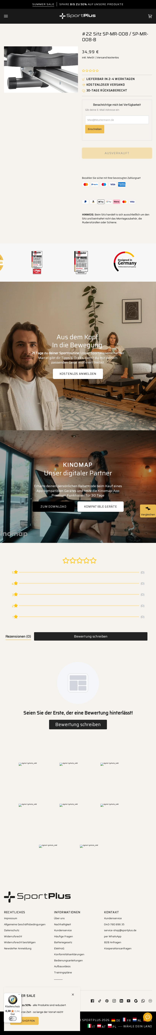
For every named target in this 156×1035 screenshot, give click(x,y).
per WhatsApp (112, 936)
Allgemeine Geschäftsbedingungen (24, 924)
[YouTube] (128, 1001)
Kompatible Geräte (100, 506)
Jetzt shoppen (24, 1021)
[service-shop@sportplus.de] (150, 1001)
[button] (90, 71)
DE (117, 1020)
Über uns (59, 918)
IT (93, 1027)
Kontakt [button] (111, 912)
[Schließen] (74, 993)
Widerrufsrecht (13, 936)
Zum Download (53, 506)
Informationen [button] (67, 912)
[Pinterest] (107, 1001)
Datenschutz (11, 930)
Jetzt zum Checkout (117, 166)
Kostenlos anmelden (78, 373)
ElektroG (59, 948)
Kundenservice (63, 930)
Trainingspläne (63, 972)
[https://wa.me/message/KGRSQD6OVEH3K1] (143, 1001)
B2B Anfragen (112, 942)
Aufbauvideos (62, 966)
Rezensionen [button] (18, 636)
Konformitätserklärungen (69, 954)
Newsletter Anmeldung (17, 948)
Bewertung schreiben (90, 636)
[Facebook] (92, 1001)
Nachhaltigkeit (62, 924)
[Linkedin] (121, 1001)
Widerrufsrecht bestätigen (20, 942)
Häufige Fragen (63, 936)
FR (128, 1020)
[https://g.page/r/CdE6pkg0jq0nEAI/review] (136, 1001)
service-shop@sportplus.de (120, 930)
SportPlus (91, 1020)
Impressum (10, 918)
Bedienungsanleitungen (68, 960)
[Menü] (19, 995)
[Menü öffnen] (9, 16)
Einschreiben (95, 129)
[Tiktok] (99, 1001)
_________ (58, 978)
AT (103, 1027)
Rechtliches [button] (14, 912)
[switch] (13, 1018)
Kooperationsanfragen (117, 948)
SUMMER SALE (43, 4)
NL (139, 1020)
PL (114, 1027)
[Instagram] (114, 1001)
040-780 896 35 (114, 924)
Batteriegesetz (63, 942)
